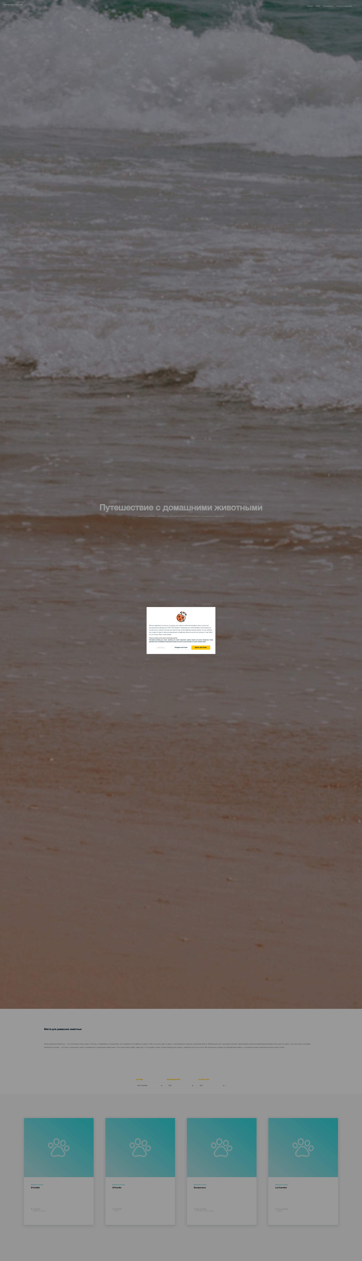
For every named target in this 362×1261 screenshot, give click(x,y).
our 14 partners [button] (171, 625)
